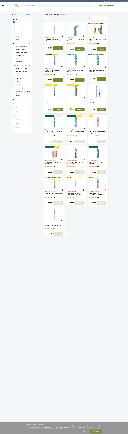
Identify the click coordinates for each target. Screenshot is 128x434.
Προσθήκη (58, 48)
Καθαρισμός (28, 14)
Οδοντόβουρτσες (21, 10)
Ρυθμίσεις (85, 431)
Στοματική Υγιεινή (10, 10)
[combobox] (98, 18)
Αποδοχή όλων (96, 432)
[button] (22, 4)
